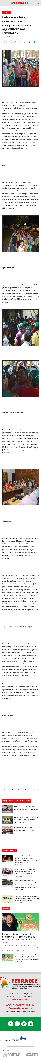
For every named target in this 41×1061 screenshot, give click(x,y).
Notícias (10, 8)
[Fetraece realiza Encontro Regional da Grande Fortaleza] (7, 809)
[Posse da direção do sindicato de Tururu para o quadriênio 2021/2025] (7, 820)
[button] (38, 3)
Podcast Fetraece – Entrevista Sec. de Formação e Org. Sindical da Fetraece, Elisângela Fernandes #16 (27, 957)
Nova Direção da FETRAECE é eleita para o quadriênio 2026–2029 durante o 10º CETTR (25, 871)
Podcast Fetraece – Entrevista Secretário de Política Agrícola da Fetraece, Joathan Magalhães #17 (19, 937)
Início (3, 8)
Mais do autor (25, 801)
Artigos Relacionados (10, 801)
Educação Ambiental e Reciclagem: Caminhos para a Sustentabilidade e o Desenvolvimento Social (27, 898)
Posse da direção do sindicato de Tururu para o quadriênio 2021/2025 (26, 819)
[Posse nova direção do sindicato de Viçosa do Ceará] (7, 830)
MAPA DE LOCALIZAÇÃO (20, 999)
